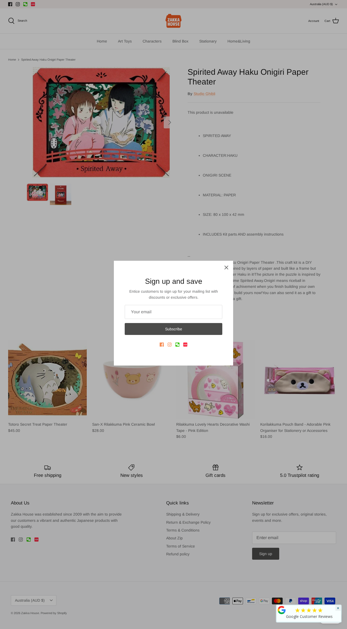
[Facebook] (162, 345)
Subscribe (173, 329)
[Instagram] (170, 345)
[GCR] (282, 610)
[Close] (226, 267)
